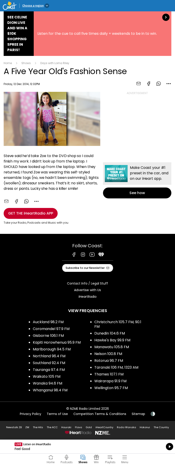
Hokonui (145, 427)
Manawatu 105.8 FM (111, 347)
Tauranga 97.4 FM (49, 369)
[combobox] (168, 83)
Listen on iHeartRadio (87, 446)
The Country (161, 427)
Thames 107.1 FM (109, 374)
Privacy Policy (30, 414)
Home (8, 63)
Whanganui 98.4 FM (50, 390)
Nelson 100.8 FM (108, 353)
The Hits (38, 427)
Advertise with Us (87, 290)
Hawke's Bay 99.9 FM (112, 340)
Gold (89, 427)
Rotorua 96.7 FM (108, 360)
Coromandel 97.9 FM (51, 328)
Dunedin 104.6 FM (109, 333)
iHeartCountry (104, 427)
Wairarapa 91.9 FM (110, 381)
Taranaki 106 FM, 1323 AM (116, 367)
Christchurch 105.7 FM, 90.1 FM (117, 324)
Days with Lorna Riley (54, 63)
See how (137, 180)
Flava (78, 427)
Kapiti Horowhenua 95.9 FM (57, 342)
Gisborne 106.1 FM (48, 335)
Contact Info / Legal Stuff (87, 283)
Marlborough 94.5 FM (52, 349)
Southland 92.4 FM (49, 362)
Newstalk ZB (14, 427)
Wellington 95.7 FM (111, 387)
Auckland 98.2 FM (48, 322)
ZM (27, 427)
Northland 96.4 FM (49, 356)
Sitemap (138, 414)
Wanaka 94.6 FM (47, 383)
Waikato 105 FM (46, 376)
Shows (26, 63)
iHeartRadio (88, 296)
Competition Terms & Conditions (99, 414)
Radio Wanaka (126, 427)
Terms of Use (57, 414)
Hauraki (66, 427)
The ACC (52, 427)
